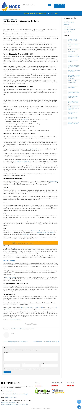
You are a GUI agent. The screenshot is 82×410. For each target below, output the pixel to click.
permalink (32, 328)
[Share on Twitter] (28, 324)
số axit (41, 307)
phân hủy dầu (26, 234)
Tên (4, 363)
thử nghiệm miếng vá (10, 277)
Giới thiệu (32, 13)
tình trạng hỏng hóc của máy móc (22, 161)
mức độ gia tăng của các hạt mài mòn (25, 248)
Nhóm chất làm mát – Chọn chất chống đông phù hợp (45, 341)
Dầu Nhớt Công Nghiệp (68, 22)
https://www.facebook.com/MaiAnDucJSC (17, 394)
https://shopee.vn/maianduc (8, 402)
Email (23, 363)
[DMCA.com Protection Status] (42, 391)
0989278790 (54, 386)
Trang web (43, 363)
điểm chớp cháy (24, 307)
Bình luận (6, 352)
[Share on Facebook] (26, 324)
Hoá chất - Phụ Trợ (67, 32)
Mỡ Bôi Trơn (66, 24)
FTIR (4, 286)
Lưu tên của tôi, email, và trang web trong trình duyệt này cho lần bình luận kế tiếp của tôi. (26, 369)
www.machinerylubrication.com (14, 319)
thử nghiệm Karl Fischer (35, 231)
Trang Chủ (26, 13)
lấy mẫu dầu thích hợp (35, 149)
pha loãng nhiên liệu (34, 307)
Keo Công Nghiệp (67, 27)
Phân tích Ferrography (9, 260)
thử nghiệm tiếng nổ (41, 232)
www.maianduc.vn (10, 391)
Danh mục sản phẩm (41, 13)
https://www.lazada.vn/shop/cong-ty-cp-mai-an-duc (14, 404)
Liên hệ (56, 13)
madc (18, 24)
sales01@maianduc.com (11, 397)
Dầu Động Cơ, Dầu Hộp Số (69, 29)
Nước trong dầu (50, 232)
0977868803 (38, 386)
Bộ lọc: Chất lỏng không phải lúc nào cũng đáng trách (16, 341)
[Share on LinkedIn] (35, 324)
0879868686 (70, 386)
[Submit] (49, 5)
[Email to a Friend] (31, 324)
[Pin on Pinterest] (33, 324)
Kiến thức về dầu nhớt (12, 19)
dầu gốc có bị (25, 119)
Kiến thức (50, 13)
